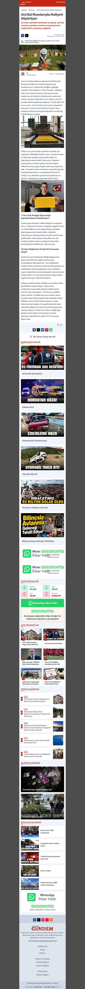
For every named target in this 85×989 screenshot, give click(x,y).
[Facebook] (34, 919)
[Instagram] (43, 919)
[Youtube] (47, 919)
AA (31, 74)
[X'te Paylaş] (26, 35)
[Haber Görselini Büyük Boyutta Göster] (42, 58)
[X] (38, 919)
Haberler (24, 10)
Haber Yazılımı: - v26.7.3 (42, 987)
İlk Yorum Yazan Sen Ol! (44, 336)
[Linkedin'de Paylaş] (42, 329)
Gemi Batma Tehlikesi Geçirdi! (43, 2)
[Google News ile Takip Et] (60, 73)
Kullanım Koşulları (42, 959)
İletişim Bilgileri (42, 975)
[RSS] (51, 919)
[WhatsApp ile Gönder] (50, 329)
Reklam (42, 953)
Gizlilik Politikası (42, 962)
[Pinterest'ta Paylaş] (46, 329)
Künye (42, 950)
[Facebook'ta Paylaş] (22, 35)
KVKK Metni (42, 971)
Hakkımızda (42, 946)
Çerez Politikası (42, 966)
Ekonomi (32, 10)
